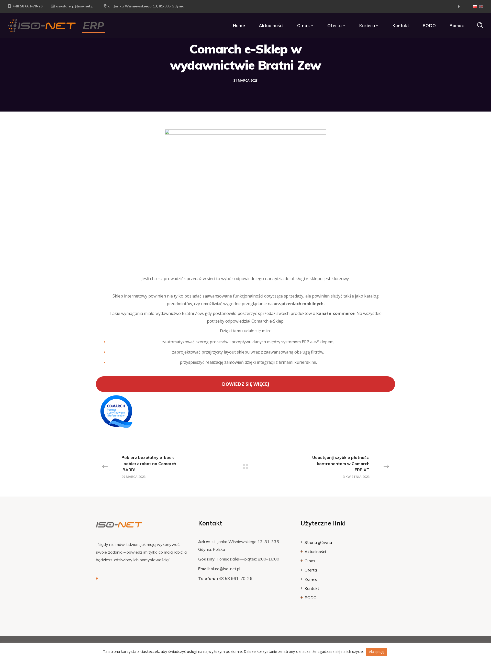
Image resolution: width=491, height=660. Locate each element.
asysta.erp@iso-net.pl (75, 6)
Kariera (311, 579)
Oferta (311, 570)
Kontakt (312, 588)
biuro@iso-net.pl (225, 568)
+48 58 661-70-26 (27, 6)
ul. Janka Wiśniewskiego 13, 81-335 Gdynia (146, 6)
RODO (311, 597)
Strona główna (318, 542)
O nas (310, 560)
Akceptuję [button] (376, 651)
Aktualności (315, 551)
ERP (93, 25)
